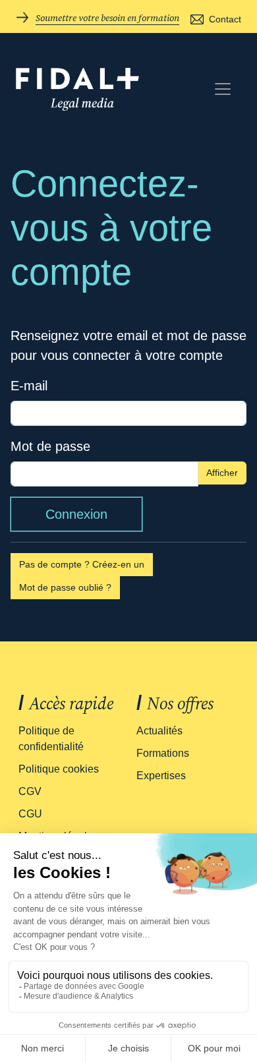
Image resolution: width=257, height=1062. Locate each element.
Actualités (159, 730)
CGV (30, 791)
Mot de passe (50, 446)
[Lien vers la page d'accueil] (77, 89)
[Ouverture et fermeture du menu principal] (222, 89)
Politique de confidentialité (51, 738)
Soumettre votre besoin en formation (107, 17)
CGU (30, 813)
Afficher (222, 472)
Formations (162, 753)
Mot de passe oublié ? (65, 587)
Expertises (161, 775)
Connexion (76, 514)
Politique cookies (58, 769)
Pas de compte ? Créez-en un (81, 564)
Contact (225, 19)
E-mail (29, 385)
